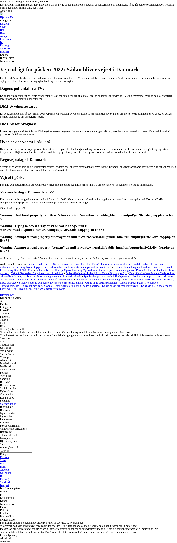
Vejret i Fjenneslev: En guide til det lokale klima (37, 273)
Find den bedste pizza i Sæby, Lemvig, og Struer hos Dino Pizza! (63, 264)
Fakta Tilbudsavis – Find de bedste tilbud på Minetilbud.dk (41, 279)
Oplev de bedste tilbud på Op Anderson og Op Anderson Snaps (70, 270)
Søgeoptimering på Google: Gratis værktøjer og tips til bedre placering (61, 285)
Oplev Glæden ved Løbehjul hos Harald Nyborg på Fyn (96, 273)
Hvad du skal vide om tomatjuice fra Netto (42, 288)
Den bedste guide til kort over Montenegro (99, 279)
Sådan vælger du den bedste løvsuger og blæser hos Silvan (51, 282)
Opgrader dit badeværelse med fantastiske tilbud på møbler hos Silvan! (72, 267)
